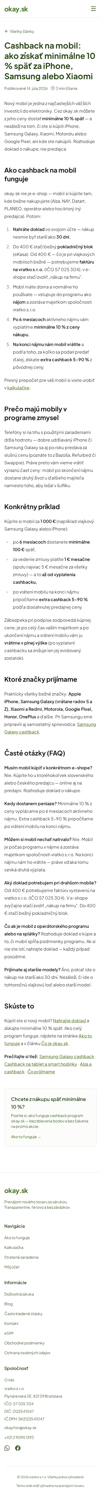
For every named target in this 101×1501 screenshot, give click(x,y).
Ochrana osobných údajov (27, 1352)
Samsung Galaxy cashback (66, 1056)
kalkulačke (18, 388)
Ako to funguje (17, 1237)
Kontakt (11, 1323)
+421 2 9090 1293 (19, 1437)
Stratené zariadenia (21, 1257)
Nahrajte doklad (69, 1020)
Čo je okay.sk (54, 1043)
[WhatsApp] (7, 1448)
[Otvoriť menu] (93, 8)
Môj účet (11, 1266)
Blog (8, 1303)
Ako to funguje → (26, 1136)
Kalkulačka (13, 1247)
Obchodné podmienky (24, 1342)
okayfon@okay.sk (20, 1427)
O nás (9, 1379)
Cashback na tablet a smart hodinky (40, 1064)
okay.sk (16, 9)
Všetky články (22, 31)
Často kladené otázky (23, 1313)
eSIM (8, 1333)
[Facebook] (18, 1448)
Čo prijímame (41, 1071)
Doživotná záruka (19, 1293)
